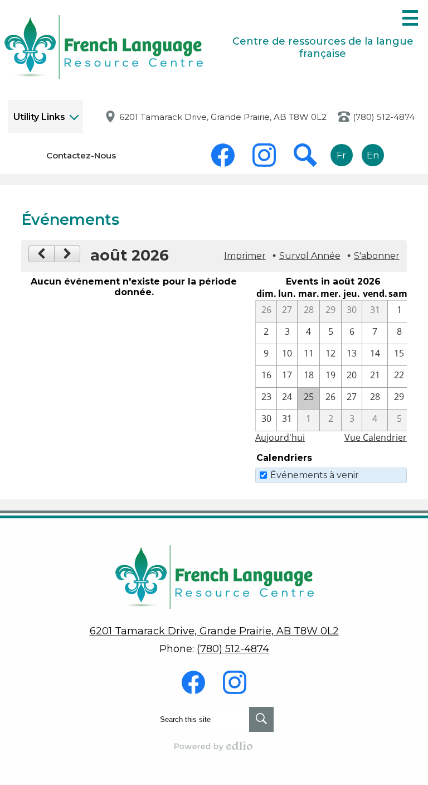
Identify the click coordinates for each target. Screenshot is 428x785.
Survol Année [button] (310, 256)
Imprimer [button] (245, 256)
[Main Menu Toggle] (410, 18)
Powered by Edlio (214, 746)
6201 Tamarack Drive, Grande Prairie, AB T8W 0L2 (223, 117)
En (373, 155)
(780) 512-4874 (384, 117)
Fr (341, 155)
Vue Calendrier (375, 437)
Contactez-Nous (81, 155)
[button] (45, 116)
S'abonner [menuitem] (377, 256)
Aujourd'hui (280, 437)
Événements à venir (314, 475)
